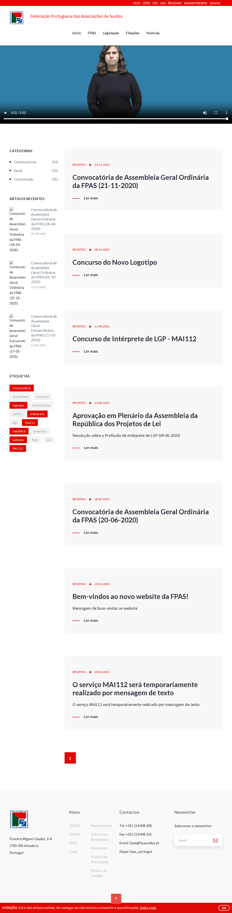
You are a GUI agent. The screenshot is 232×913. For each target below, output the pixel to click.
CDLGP (136, 2)
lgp (15, 423)
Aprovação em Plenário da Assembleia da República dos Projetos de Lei (135, 419)
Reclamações (175, 2)
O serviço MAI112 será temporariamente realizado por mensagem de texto (135, 688)
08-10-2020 (102, 249)
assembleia (20, 397)
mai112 (30, 423)
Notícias (153, 33)
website (18, 440)
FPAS (92, 33)
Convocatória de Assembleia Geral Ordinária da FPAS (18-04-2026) (44, 218)
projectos (40, 431)
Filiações (133, 33)
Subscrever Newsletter (195, 2)
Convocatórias (36, 162)
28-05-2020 (102, 499)
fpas (35, 440)
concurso (42, 397)
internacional (41, 405)
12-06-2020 (102, 326)
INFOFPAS (79, 165)
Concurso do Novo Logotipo (114, 262)
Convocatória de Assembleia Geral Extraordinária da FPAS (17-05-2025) (44, 328)
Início (76, 33)
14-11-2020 (102, 165)
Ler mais (91, 198)
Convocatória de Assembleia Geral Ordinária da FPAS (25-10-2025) (44, 272)
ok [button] (224, 908)
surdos (17, 414)
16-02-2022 (102, 672)
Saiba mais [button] (148, 907)
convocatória (22, 388)
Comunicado (36, 179)
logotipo (18, 405)
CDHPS (146, 2)
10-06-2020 (102, 403)
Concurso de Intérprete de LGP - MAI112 (134, 338)
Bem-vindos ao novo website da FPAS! (130, 596)
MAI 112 (18, 448)
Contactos (215, 2)
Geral (36, 170)
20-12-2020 (102, 584)
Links (163, 2)
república (19, 431)
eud (48, 440)
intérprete (37, 414)
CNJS (155, 2)
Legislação (111, 33)
